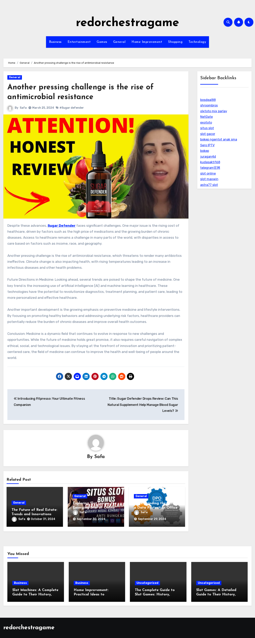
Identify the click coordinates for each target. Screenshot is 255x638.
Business (55, 42)
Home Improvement (146, 42)
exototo (206, 122)
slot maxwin (209, 179)
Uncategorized (147, 583)
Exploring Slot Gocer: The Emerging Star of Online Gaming (95, 508)
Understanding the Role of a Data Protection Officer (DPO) (156, 508)
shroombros (209, 105)
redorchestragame (127, 23)
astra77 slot (209, 185)
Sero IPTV (207, 145)
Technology (197, 42)
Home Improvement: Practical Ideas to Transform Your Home (92, 594)
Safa (23, 107)
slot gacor (207, 134)
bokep (204, 151)
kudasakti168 (210, 162)
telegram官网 (210, 168)
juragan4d (208, 156)
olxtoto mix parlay (213, 111)
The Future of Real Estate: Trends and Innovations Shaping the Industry (34, 514)
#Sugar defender (72, 107)
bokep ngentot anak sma (218, 139)
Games (102, 42)
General (119, 42)
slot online (208, 173)
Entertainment (79, 42)
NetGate (206, 117)
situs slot (207, 128)
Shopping (175, 42)
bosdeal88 (208, 100)
